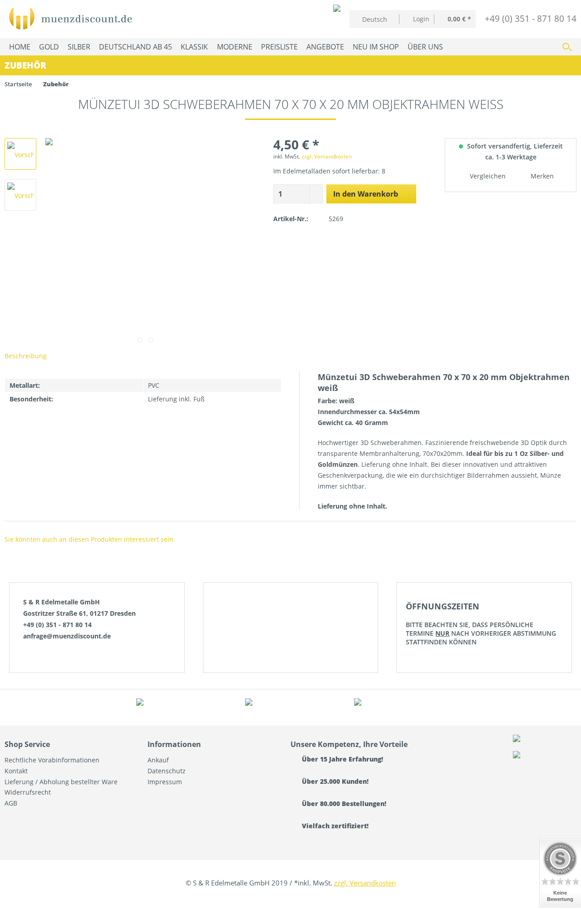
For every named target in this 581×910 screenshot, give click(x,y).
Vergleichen (487, 176)
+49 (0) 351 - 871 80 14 (530, 18)
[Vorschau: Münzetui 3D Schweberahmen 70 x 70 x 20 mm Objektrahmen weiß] (20, 154)
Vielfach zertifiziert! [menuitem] (334, 825)
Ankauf (158, 760)
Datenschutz (167, 771)
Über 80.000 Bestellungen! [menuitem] (343, 803)
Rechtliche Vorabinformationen (52, 760)
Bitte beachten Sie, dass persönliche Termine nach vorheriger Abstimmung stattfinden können (481, 623)
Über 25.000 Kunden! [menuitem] (334, 781)
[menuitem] (416, 19)
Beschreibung (26, 355)
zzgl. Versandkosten (326, 156)
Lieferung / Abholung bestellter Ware (61, 781)
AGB (11, 803)
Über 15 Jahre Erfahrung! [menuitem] (341, 759)
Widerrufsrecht (28, 792)
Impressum (165, 781)
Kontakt (16, 771)
